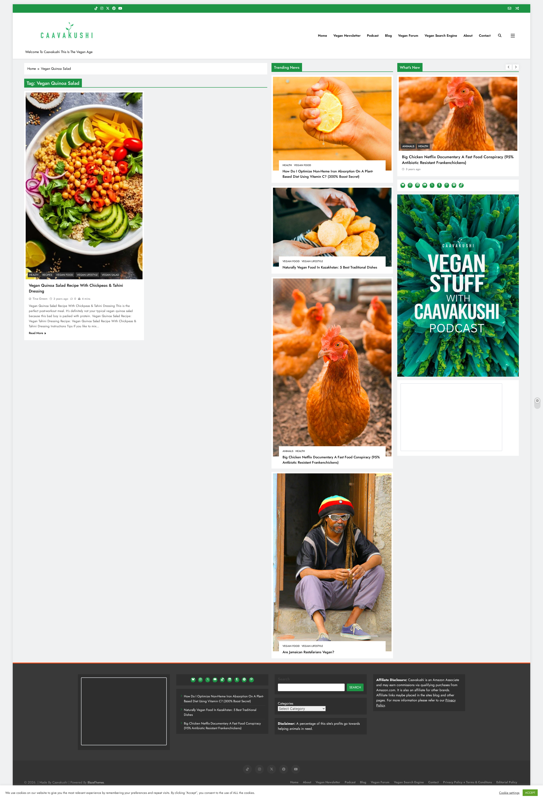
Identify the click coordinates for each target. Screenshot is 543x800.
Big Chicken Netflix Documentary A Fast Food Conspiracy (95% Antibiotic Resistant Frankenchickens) (331, 460)
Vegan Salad (110, 275)
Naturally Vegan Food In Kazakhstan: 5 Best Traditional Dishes (330, 267)
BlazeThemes (96, 782)
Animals (288, 451)
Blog (388, 35)
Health (287, 165)
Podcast (373, 35)
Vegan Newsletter (347, 35)
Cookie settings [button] (509, 793)
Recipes (47, 275)
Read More (36, 333)
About (468, 35)
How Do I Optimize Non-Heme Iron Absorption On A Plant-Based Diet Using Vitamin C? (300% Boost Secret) (328, 174)
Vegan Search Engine (441, 35)
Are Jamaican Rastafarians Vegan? (308, 652)
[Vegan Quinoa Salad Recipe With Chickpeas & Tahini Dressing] (84, 186)
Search (284, 679)
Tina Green (40, 299)
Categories (285, 703)
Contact (485, 35)
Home (322, 35)
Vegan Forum (408, 35)
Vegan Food (302, 165)
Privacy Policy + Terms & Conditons (467, 782)
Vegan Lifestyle (312, 261)
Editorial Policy (506, 782)
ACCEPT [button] (530, 793)
